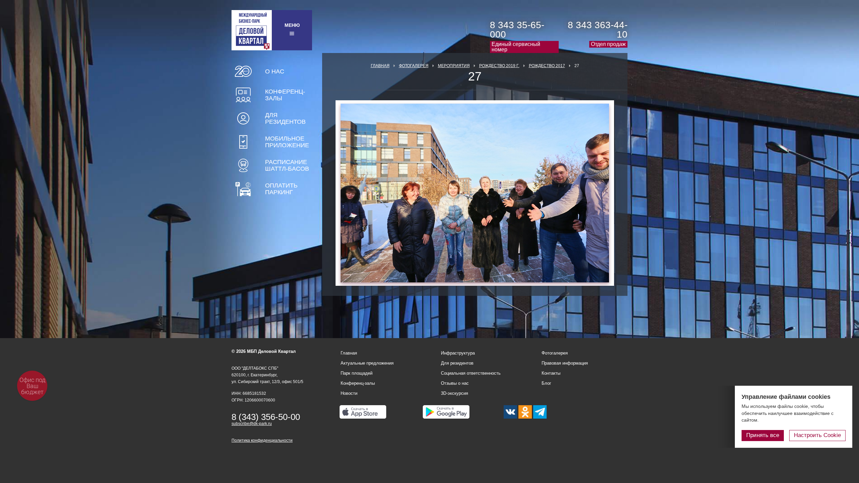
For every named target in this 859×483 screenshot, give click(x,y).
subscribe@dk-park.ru (252, 423)
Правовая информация (565, 363)
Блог (546, 383)
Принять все (762, 435)
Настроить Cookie (817, 435)
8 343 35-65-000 (517, 30)
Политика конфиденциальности (262, 440)
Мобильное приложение (287, 142)
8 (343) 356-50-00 (266, 417)
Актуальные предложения (367, 363)
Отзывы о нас (455, 383)
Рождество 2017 (547, 65)
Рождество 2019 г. (499, 65)
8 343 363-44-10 (597, 30)
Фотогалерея (413, 65)
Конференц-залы (285, 95)
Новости (349, 393)
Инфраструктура (458, 353)
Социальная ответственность (471, 373)
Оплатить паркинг (281, 189)
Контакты (551, 373)
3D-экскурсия (454, 393)
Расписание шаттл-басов (287, 165)
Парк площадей (356, 373)
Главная (380, 65)
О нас (274, 71)
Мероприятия (454, 65)
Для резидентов (285, 118)
